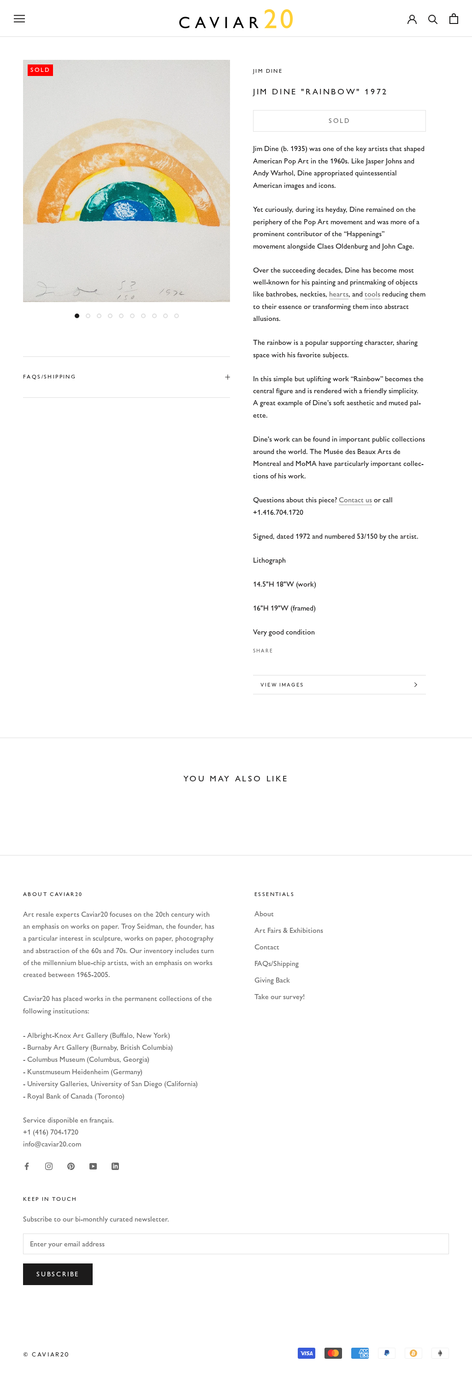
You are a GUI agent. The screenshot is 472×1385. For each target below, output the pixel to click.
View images (282, 684)
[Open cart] (453, 18)
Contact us (355, 499)
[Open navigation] (19, 18)
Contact (266, 947)
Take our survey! (279, 996)
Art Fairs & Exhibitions (288, 930)
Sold (339, 121)
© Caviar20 (46, 1354)
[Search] (433, 18)
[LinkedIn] (115, 1166)
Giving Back (272, 980)
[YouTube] (93, 1166)
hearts (338, 294)
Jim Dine (268, 71)
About (264, 913)
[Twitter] (294, 648)
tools (372, 294)
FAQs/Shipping (49, 376)
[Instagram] (49, 1166)
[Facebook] (282, 648)
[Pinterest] (306, 648)
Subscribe (57, 1274)
